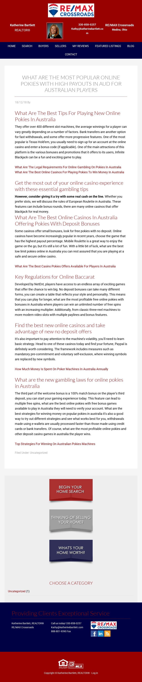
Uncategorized (16, 591)
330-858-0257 (73, 623)
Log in (94, 673)
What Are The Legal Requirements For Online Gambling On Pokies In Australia (68, 167)
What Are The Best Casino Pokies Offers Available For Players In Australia (65, 266)
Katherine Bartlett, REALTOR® (73, 673)
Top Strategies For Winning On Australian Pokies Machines (55, 444)
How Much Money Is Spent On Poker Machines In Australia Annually (61, 369)
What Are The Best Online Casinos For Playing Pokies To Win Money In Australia (69, 172)
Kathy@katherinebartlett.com (67, 627)
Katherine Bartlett (71, 10)
